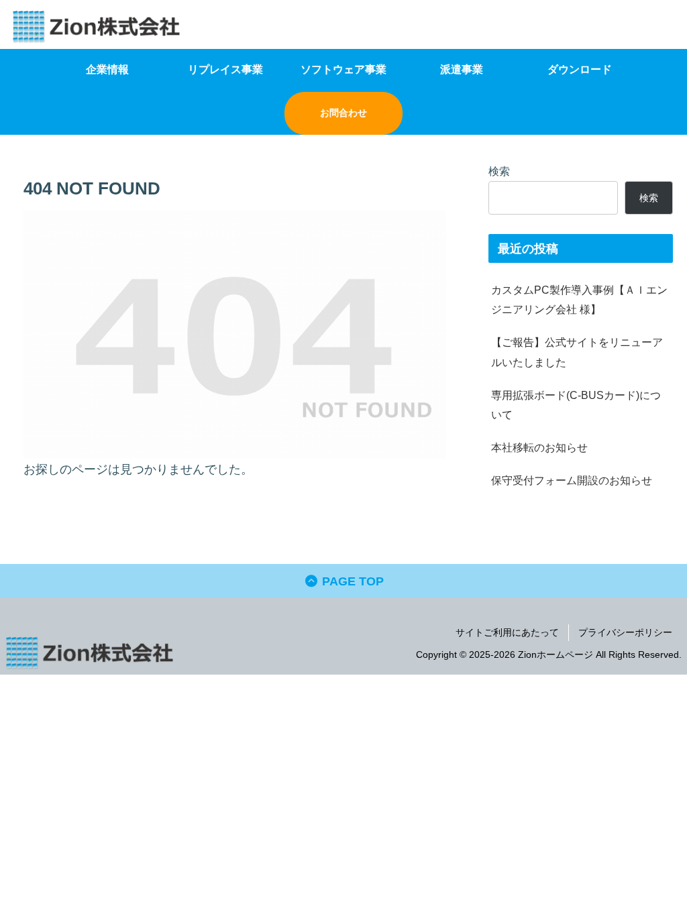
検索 (499, 171)
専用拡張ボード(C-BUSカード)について (576, 404)
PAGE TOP (351, 581)
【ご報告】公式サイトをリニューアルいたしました (577, 351)
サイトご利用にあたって (507, 632)
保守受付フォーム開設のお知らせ (571, 480)
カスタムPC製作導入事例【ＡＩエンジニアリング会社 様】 (579, 299)
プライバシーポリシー (625, 632)
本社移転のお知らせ (539, 447)
